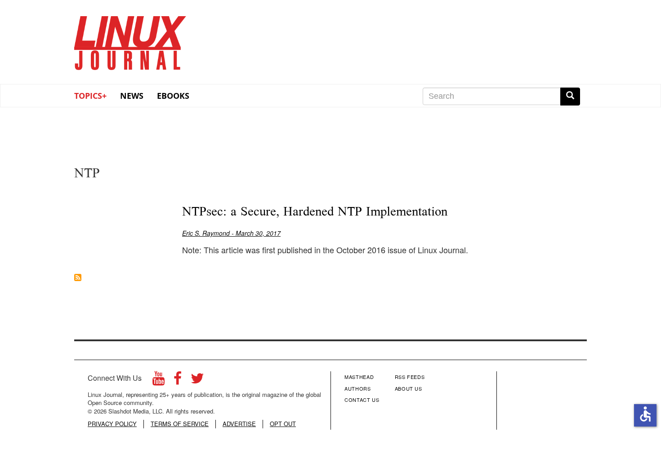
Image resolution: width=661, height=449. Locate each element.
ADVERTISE (239, 424)
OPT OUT (283, 424)
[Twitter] (197, 380)
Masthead (359, 376)
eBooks (173, 95)
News (131, 95)
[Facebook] (178, 380)
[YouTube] (158, 380)
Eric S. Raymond (206, 233)
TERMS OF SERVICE (180, 424)
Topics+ (90, 95)
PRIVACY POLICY (112, 424)
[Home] (130, 39)
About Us (408, 388)
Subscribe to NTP (77, 277)
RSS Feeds (410, 376)
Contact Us (362, 399)
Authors (357, 388)
